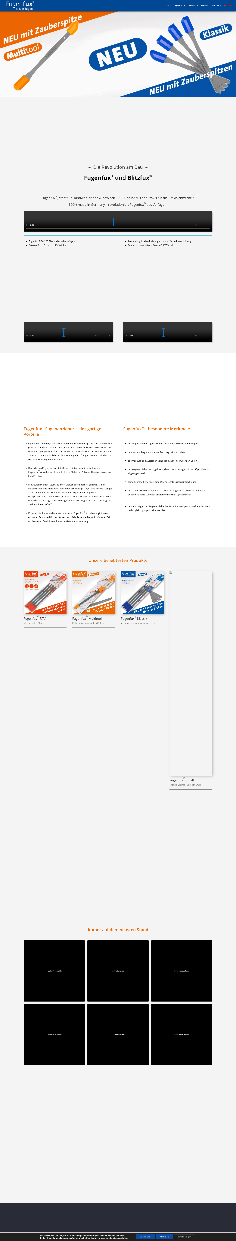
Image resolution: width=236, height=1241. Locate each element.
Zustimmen (145, 1237)
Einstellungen (53, 1238)
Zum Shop (216, 6)
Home (168, 6)
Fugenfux (178, 6)
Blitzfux (191, 6)
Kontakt (204, 6)
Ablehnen (164, 1237)
